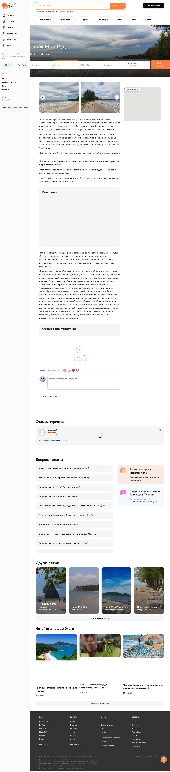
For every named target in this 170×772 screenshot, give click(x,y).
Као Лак (42, 705)
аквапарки (71, 12)
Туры (134, 698)
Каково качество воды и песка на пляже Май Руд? (64, 471)
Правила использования (74, 745)
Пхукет (73, 698)
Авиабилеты (137, 705)
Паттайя (73, 705)
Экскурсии (136, 701)
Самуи (72, 708)
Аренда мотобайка (140, 719)
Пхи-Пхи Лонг (44, 698)
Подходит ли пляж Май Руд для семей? (58, 499)
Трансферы (136, 708)
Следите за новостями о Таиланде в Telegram (145, 495)
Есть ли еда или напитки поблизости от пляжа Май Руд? (67, 518)
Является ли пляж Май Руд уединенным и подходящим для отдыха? (72, 508)
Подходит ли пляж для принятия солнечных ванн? (63, 546)
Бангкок (73, 701)
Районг (42, 712)
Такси (134, 712)
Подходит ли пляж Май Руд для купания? (59, 489)
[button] (42, 97)
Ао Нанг (73, 715)
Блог (4, 86)
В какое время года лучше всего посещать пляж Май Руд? (68, 536)
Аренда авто (137, 715)
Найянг (42, 715)
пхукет (48, 12)
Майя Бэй (43, 708)
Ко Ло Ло (43, 701)
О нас (4, 78)
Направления (137, 722)
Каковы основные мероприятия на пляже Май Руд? (64, 480)
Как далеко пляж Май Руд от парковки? (58, 527)
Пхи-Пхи (73, 712)
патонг (62, 12)
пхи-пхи (55, 12)
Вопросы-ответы (9, 82)
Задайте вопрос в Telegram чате (140, 474)
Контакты (6, 90)
